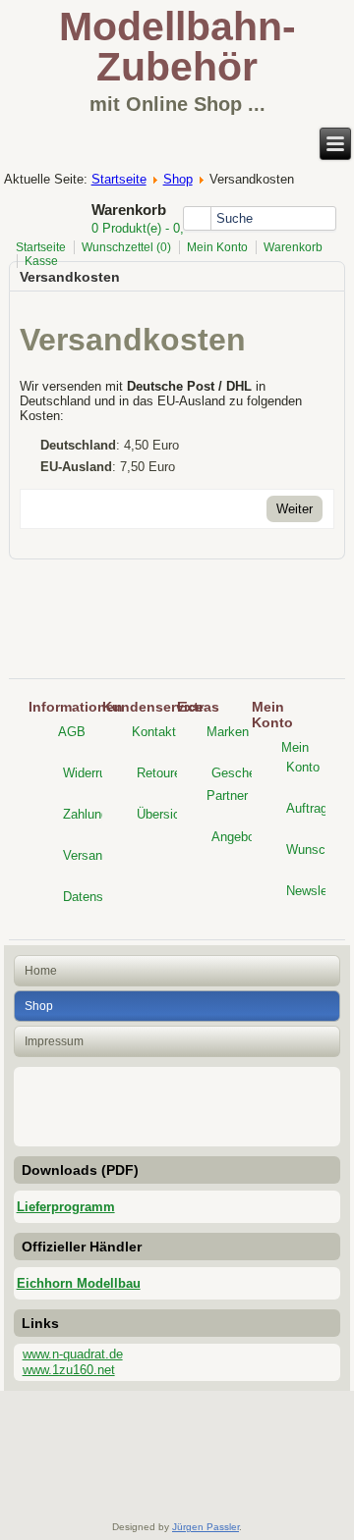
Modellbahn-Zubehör (177, 46)
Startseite (119, 179)
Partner (227, 795)
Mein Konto (217, 247)
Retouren (162, 773)
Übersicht (164, 814)
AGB (72, 731)
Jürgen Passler (205, 1526)
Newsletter (316, 890)
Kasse (41, 261)
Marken (227, 731)
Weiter (294, 509)
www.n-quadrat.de (73, 1354)
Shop (178, 179)
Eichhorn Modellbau (79, 1283)
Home (41, 971)
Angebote (238, 836)
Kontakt (154, 731)
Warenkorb (293, 247)
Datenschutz (99, 896)
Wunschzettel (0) (126, 247)
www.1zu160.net (69, 1369)
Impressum (54, 1041)
